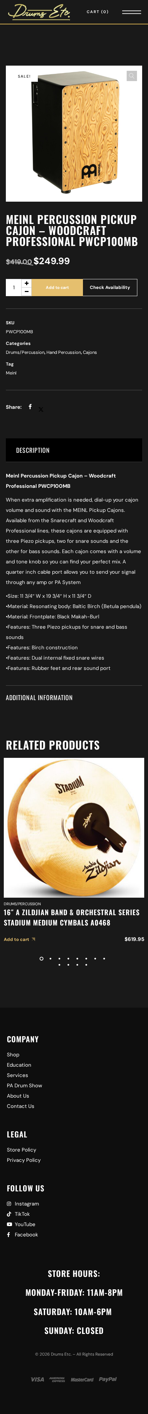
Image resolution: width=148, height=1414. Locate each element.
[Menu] (122, 12)
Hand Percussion (63, 352)
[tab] (74, 450)
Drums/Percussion (25, 352)
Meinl (11, 373)
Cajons (90, 352)
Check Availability (110, 287)
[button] (132, 76)
